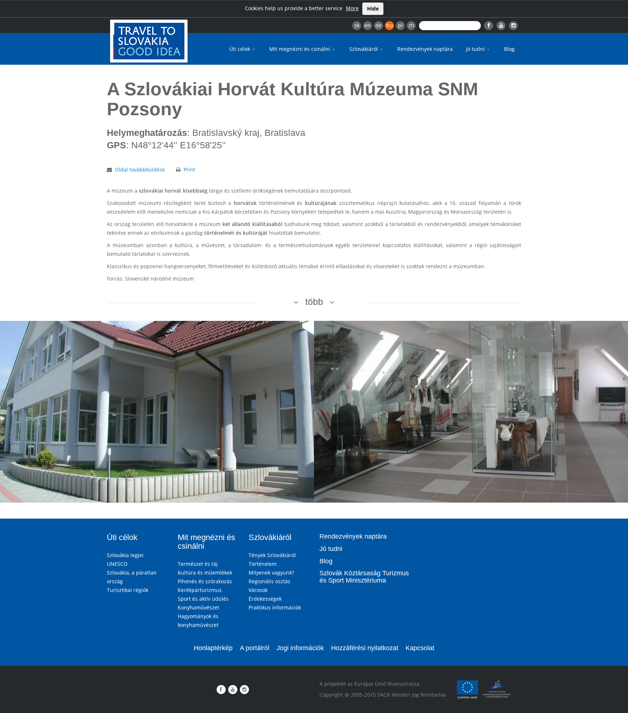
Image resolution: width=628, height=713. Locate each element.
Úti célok (240, 48)
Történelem (263, 563)
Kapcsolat (420, 648)
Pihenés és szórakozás (205, 581)
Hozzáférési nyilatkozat (364, 648)
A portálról (254, 648)
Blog (509, 48)
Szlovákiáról (364, 48)
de (378, 25)
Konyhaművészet (198, 607)
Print (189, 169)
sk (356, 25)
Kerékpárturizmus (200, 590)
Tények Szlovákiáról (272, 555)
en (368, 25)
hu (389, 25)
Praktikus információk (275, 607)
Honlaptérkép (213, 648)
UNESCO (117, 563)
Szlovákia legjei (125, 555)
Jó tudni (476, 48)
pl (400, 25)
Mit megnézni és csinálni (300, 48)
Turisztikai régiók (127, 590)
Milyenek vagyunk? (271, 572)
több (314, 302)
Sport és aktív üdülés (203, 598)
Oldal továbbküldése (140, 169)
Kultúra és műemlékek (205, 572)
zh (411, 25)
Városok (258, 590)
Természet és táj (198, 563)
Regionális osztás (269, 581)
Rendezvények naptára (425, 48)
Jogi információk (300, 648)
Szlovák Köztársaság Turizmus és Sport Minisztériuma (364, 576)
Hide (373, 8)
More (352, 8)
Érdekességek (265, 598)
